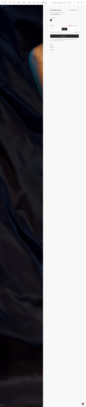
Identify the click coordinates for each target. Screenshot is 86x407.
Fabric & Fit (52, 47)
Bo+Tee (38, 2)
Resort (14, 2)
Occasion (24, 2)
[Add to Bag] (63, 36)
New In (6, 2)
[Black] (51, 20)
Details (51, 44)
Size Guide (77, 32)
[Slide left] (2, 206)
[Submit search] (65, 2)
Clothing (29, 2)
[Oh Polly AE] (44, 2)
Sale (9, 2)
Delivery (51, 49)
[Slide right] (41, 206)
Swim (34, 2)
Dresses (18, 2)
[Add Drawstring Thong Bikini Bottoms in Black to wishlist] (77, 36)
